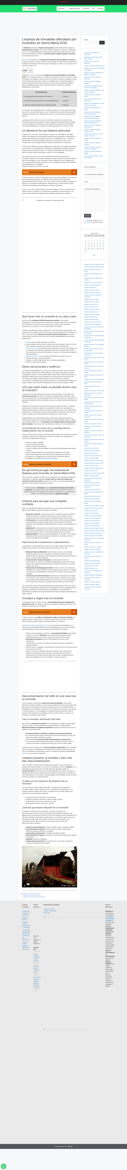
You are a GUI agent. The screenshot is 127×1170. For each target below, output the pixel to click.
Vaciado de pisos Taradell (91, 314)
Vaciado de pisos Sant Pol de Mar (94, 379)
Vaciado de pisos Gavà (91, 568)
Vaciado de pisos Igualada (92, 560)
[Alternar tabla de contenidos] (29, 70)
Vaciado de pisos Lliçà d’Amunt (93, 535)
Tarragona (36, 970)
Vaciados (36, 983)
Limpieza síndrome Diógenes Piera (94, 66)
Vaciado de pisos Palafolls (92, 482)
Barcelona (36, 966)
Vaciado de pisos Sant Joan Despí (94, 390)
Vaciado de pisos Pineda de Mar (93, 468)
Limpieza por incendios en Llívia (31, 895)
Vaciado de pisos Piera (91, 470)
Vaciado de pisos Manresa (92, 523)
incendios (25, 52)
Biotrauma (27, 59)
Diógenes (36, 981)
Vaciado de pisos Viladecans (92, 285)
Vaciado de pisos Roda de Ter (93, 455)
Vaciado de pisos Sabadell (92, 450)
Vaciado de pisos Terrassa (92, 309)
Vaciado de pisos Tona (91, 304)
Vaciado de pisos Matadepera (93, 515)
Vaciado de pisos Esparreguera (93, 575)
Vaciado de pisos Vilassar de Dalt (94, 267)
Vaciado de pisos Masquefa (92, 518)
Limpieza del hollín (31, 348)
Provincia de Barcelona (34, 893)
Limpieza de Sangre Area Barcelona (26, 913)
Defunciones (37, 977)
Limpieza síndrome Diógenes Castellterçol (34, 897)
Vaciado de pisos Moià (90, 510)
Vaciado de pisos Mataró (91, 513)
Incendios (25, 893)
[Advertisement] (63, 23)
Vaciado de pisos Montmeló (92, 496)
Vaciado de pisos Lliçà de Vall (93, 533)
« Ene (93, 255)
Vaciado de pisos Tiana (91, 307)
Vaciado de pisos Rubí (90, 453)
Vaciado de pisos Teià (90, 312)
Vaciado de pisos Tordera (91, 302)
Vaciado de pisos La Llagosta (92, 547)
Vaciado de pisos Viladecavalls (93, 282)
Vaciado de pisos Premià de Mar (93, 460)
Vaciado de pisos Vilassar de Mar (94, 264)
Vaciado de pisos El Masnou (92, 582)
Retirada (28, 342)
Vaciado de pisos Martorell (92, 520)
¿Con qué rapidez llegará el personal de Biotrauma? (25, 945)
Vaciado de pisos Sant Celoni (92, 423)
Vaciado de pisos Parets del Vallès (94, 473)
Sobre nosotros (74, 8)
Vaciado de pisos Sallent (91, 448)
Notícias (100, 8)
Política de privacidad (50, 911)
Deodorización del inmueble (34, 356)
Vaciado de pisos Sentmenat (92, 322)
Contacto (86, 8)
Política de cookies (49, 909)
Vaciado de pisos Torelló (91, 299)
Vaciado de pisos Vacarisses (92, 292)
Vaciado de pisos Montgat (92, 498)
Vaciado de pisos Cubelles (92, 584)
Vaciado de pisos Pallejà (91, 475)
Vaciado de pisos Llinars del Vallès (94, 530)
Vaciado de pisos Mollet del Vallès (94, 505)
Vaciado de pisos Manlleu (91, 525)
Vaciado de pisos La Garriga (92, 549)
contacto (32, 75)
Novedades (36, 957)
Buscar (86, 39)
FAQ (93, 8)
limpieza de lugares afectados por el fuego (36, 625)
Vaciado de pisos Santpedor (92, 324)
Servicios (61, 8)
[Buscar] (102, 42)
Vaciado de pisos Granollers (92, 563)
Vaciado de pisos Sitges (91, 319)
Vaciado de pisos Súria (91, 317)
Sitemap (69, 1146)
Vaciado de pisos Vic (90, 287)
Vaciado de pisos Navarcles (92, 489)
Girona (35, 968)
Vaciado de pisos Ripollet (91, 458)
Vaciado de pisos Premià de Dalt (93, 463)
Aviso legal (47, 912)
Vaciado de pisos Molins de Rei (93, 508)
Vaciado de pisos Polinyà (91, 465)
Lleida (35, 972)
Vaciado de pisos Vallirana (92, 290)
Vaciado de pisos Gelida (91, 565)
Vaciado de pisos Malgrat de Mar (94, 528)
